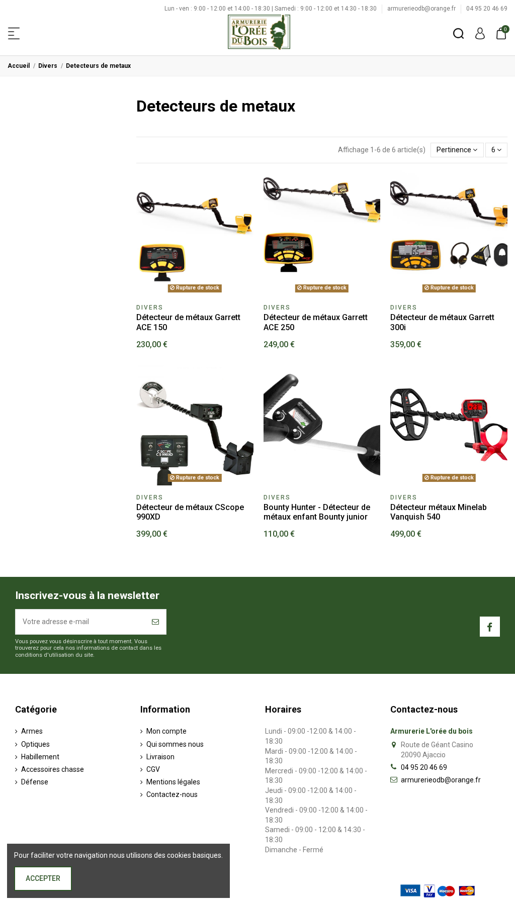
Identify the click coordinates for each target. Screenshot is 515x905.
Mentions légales (173, 782)
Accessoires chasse (52, 769)
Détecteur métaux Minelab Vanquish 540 (438, 512)
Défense (34, 782)
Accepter (43, 878)
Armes (32, 731)
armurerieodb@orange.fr (422, 8)
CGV (153, 769)
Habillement (40, 757)
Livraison (160, 757)
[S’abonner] (155, 622)
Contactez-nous (172, 794)
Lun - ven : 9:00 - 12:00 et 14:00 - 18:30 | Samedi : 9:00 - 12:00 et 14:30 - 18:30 (271, 8)
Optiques (35, 744)
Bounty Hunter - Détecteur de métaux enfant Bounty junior (317, 512)
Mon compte (166, 731)
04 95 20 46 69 (486, 8)
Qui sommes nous (175, 744)
